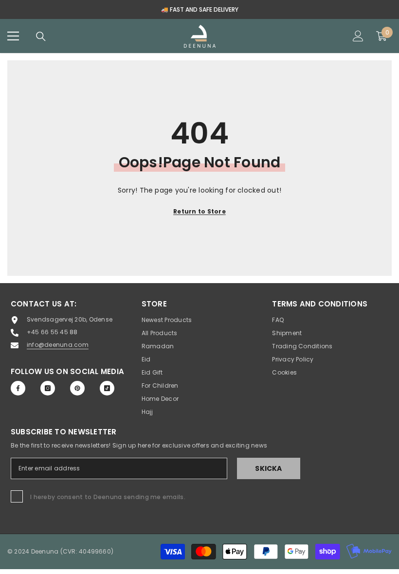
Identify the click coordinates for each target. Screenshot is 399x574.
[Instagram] (47, 388)
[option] (199, 9)
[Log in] (358, 36)
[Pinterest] (77, 388)
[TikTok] (107, 388)
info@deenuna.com (58, 345)
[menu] (13, 36)
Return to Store (199, 211)
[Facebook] (18, 388)
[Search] (41, 36)
